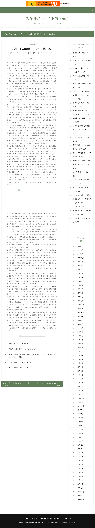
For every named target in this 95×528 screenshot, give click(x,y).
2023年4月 (79, 383)
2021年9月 (79, 457)
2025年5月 (79, 285)
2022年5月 (79, 425)
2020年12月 (80, 492)
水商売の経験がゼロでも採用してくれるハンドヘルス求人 (82, 129)
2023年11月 (79, 355)
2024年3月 (79, 340)
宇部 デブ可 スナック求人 (19, 343)
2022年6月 (79, 422)
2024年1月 (79, 347)
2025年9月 (79, 269)
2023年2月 (79, 390)
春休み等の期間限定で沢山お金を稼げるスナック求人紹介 (82, 164)
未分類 (32, 44)
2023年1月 (79, 394)
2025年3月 (79, 293)
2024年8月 (79, 320)
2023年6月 (79, 375)
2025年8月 (79, 273)
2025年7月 (79, 277)
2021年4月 (79, 476)
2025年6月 (79, 281)
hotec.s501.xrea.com (18, 53)
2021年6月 (79, 468)
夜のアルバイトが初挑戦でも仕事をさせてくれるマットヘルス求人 (82, 95)
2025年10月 (80, 266)
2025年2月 (79, 297)
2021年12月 (80, 445)
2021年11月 (79, 449)
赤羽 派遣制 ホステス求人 (19, 368)
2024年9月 (79, 316)
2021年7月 (79, 464)
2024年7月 (79, 324)
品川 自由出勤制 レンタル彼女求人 (32, 48)
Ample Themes (71, 522)
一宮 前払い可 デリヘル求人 (20, 362)
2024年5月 (79, 332)
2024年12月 (80, 305)
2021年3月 (79, 480)
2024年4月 (79, 336)
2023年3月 (79, 386)
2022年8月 (79, 414)
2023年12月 (80, 351)
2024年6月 (79, 328)
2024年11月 (80, 308)
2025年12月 (80, 258)
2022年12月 (80, 398)
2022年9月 (79, 410)
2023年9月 (79, 363)
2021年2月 (79, 484)
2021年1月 (79, 488)
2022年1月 (79, 441)
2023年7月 (79, 371)
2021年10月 (80, 453)
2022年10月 (80, 406)
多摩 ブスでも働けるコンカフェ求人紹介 (16, 384)
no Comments (47, 53)
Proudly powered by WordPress (31, 522)
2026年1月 (79, 254)
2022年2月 (79, 437)
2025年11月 (79, 262)
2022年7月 (79, 418)
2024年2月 (79, 344)
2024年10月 (80, 312)
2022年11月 (80, 402)
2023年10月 (80, 359)
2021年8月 (79, 461)
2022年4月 (79, 429)
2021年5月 (79, 472)
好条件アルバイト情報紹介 (47, 18)
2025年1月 (79, 301)
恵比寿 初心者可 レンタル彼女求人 (22, 349)
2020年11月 (80, 496)
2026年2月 (79, 250)
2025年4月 (79, 289)
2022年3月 (79, 433)
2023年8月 (79, 367)
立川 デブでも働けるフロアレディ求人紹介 (48, 384)
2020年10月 (80, 500)
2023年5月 (79, 379)
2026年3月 (79, 246)
